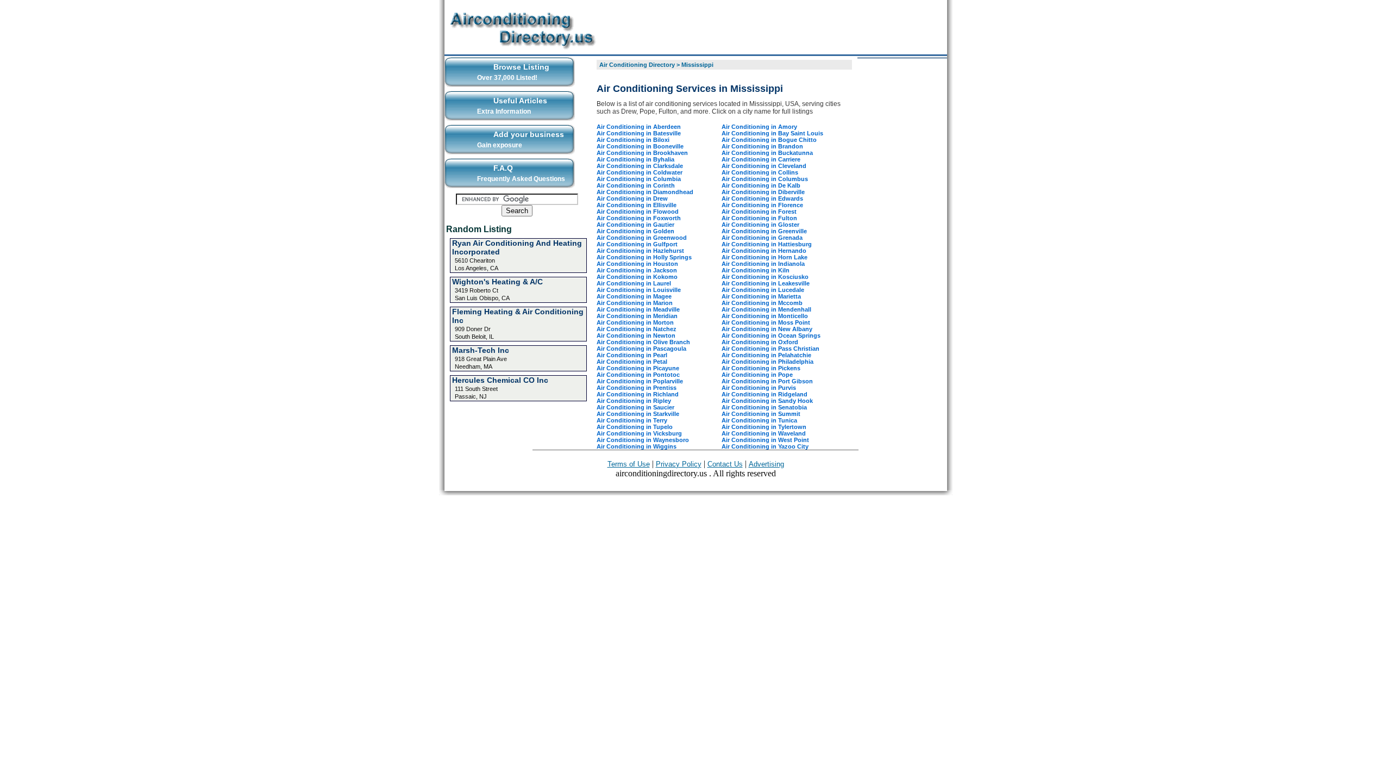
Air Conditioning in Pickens (761, 368)
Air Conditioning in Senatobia (764, 407)
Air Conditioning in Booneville (640, 146)
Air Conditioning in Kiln (756, 270)
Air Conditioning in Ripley (634, 400)
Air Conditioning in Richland (638, 394)
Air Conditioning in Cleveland (764, 166)
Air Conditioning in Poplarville (640, 381)
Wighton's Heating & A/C (497, 281)
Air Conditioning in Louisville (639, 290)
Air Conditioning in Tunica (759, 420)
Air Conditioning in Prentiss (636, 387)
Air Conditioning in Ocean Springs (771, 335)
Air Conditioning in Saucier (635, 407)
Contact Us (725, 464)
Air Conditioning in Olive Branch (643, 342)
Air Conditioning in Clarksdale (640, 166)
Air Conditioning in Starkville (638, 414)
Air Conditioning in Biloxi (633, 139)
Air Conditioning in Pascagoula (641, 348)
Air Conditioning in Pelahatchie (766, 355)
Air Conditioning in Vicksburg (639, 433)
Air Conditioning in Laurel (634, 283)
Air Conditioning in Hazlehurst (640, 250)
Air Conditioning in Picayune (638, 368)
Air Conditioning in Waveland (764, 433)
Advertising (766, 464)
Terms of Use (628, 464)
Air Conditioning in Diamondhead (645, 192)
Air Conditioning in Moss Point (766, 322)
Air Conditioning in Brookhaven (642, 153)
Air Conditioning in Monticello (765, 316)
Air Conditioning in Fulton (759, 218)
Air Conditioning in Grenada (762, 237)
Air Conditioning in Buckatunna (767, 153)
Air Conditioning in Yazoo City (765, 446)
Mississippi (697, 64)
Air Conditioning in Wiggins (636, 446)
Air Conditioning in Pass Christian (770, 348)
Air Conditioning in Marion (635, 303)
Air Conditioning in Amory (759, 126)
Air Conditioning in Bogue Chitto (769, 139)
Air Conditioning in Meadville (638, 309)
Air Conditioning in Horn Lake (764, 257)
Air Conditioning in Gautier (635, 224)
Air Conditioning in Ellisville (636, 205)
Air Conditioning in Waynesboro (643, 440)
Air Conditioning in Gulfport (637, 244)
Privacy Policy (678, 464)
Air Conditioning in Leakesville (766, 283)
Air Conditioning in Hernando (764, 250)
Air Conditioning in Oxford (760, 342)
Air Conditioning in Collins (760, 172)
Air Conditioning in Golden (635, 231)
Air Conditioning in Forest (759, 211)
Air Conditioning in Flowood (638, 211)
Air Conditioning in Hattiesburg (767, 244)
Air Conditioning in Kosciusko (765, 277)
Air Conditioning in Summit (761, 414)
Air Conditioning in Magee (634, 296)
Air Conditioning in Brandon (762, 146)
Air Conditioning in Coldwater (639, 172)
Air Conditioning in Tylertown (764, 427)
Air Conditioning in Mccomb (762, 303)
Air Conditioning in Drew (632, 198)
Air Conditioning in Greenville (764, 231)
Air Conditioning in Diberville (763, 192)
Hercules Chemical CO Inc (500, 380)
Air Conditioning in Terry (632, 420)
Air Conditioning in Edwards (762, 198)
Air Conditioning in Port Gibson (767, 381)
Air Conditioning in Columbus (765, 179)
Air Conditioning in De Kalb (761, 185)
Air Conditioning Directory (637, 64)
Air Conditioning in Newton (636, 335)
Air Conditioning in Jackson (637, 270)
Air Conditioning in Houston (637, 263)
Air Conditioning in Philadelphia (767, 361)
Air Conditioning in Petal (632, 361)
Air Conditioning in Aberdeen (639, 126)
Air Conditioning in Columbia (639, 179)
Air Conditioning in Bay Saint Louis (772, 133)
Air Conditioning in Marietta (761, 296)
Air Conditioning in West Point (765, 440)
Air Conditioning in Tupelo (635, 427)
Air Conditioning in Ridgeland (764, 394)
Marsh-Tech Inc (480, 350)
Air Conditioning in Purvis (759, 387)
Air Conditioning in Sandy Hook (767, 400)
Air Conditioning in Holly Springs (644, 257)
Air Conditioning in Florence (762, 205)
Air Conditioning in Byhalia (635, 159)
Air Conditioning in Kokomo (637, 277)
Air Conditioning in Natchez (636, 329)
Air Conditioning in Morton (635, 322)
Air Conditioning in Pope (757, 374)
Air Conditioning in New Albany (767, 329)
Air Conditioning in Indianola (763, 263)
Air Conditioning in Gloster (760, 224)
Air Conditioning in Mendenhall (766, 309)
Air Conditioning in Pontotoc (638, 374)
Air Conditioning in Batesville (639, 133)
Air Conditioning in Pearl (632, 355)
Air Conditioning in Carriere (761, 159)
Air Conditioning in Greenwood (642, 237)
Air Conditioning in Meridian (637, 316)
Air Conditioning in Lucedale (763, 290)
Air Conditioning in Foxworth (639, 218)
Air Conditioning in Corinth (636, 185)
